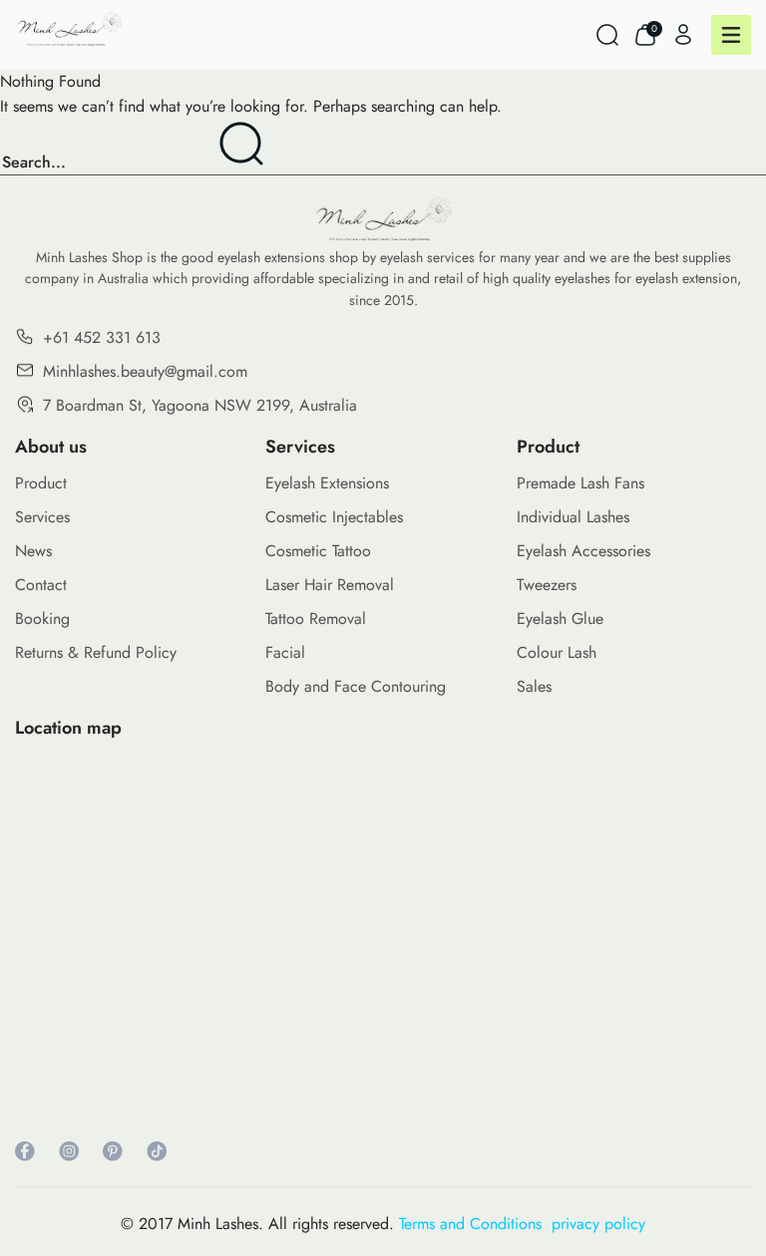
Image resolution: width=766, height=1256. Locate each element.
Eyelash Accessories (583, 550)
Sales (534, 686)
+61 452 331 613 (102, 337)
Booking (42, 618)
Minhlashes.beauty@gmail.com (145, 371)
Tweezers (546, 584)
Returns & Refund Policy (96, 652)
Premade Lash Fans (580, 482)
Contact (41, 584)
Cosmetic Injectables (334, 516)
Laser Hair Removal (329, 584)
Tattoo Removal (315, 618)
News (33, 550)
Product (41, 482)
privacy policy (598, 1223)
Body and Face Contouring (355, 686)
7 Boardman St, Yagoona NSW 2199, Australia (200, 405)
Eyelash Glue (560, 618)
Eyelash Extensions (327, 482)
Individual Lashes (573, 516)
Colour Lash (556, 652)
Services (42, 516)
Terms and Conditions (475, 1223)
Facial (285, 652)
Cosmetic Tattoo (318, 550)
